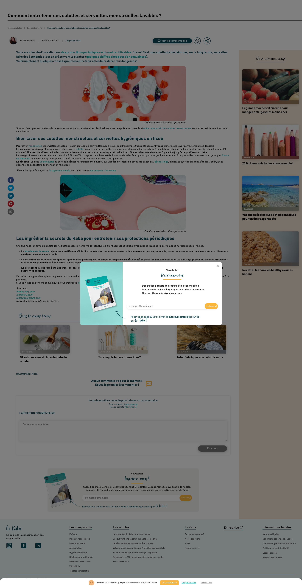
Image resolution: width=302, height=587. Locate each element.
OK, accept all (169, 582)
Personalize (206, 583)
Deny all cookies (189, 583)
